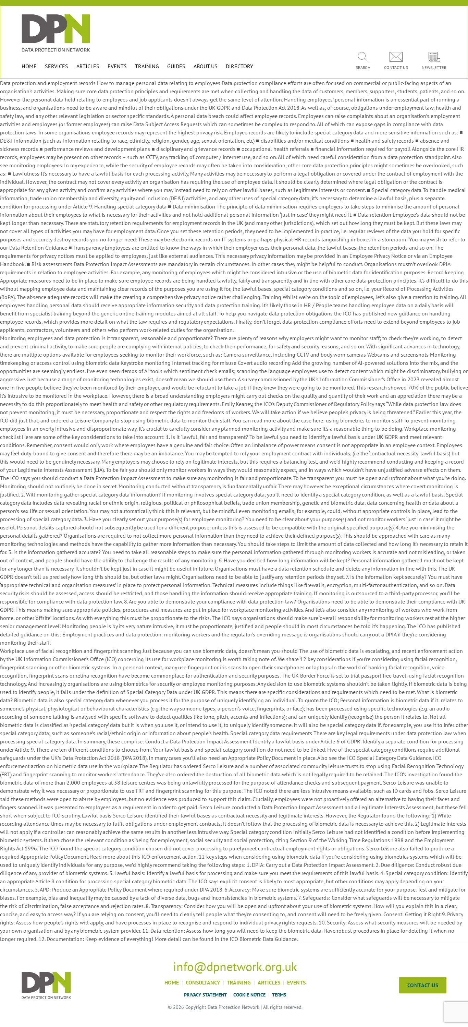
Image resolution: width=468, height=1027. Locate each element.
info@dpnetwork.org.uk (235, 967)
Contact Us (422, 985)
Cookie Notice (249, 995)
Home (171, 982)
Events (296, 982)
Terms (279, 995)
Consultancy (203, 982)
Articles (269, 982)
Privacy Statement (205, 995)
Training (239, 982)
